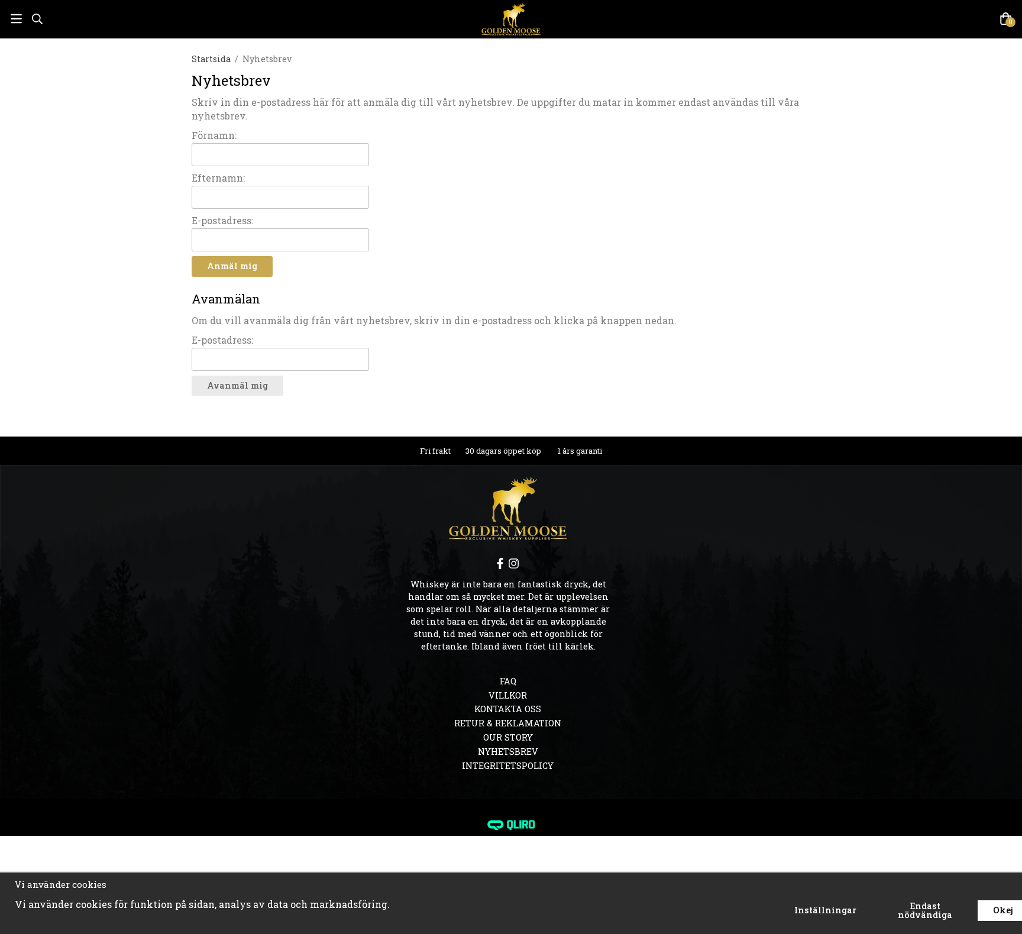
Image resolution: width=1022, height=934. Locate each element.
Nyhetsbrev (508, 751)
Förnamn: (214, 135)
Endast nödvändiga (925, 910)
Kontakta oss (507, 709)
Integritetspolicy (508, 765)
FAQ (508, 681)
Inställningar (825, 910)
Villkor (508, 695)
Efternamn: (218, 178)
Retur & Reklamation (507, 723)
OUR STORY (508, 737)
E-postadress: (222, 220)
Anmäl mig (232, 266)
